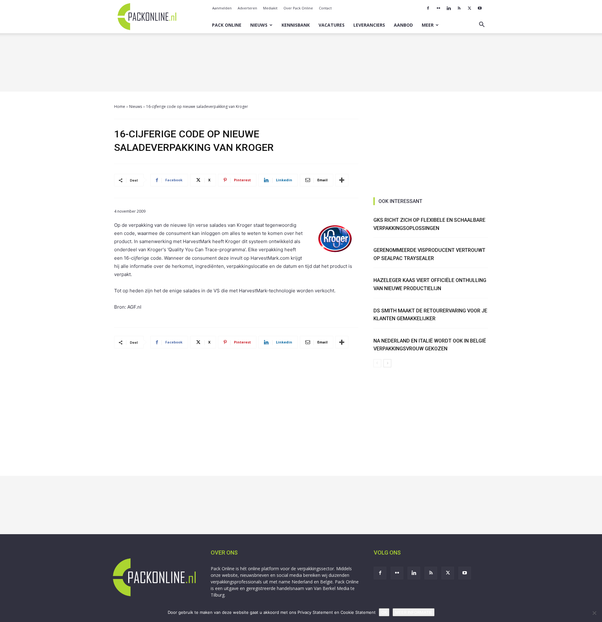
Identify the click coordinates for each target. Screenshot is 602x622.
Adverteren (247, 8)
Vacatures (332, 25)
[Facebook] (428, 8)
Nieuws (258, 25)
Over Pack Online (298, 8)
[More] (341, 180)
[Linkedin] (448, 8)
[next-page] (387, 363)
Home (119, 106)
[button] (481, 25)
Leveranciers (369, 25)
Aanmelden (222, 8)
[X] (469, 8)
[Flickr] (438, 8)
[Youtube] (479, 8)
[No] (594, 613)
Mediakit (270, 8)
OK (384, 612)
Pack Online (226, 25)
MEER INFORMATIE (413, 612)
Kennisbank (296, 25)
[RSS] (459, 8)
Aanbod (403, 25)
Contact (325, 8)
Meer (428, 25)
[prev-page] (377, 363)
